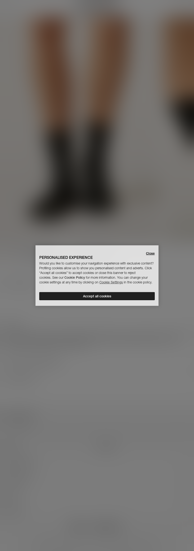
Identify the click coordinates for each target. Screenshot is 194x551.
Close (150, 253)
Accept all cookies (97, 296)
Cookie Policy (74, 277)
